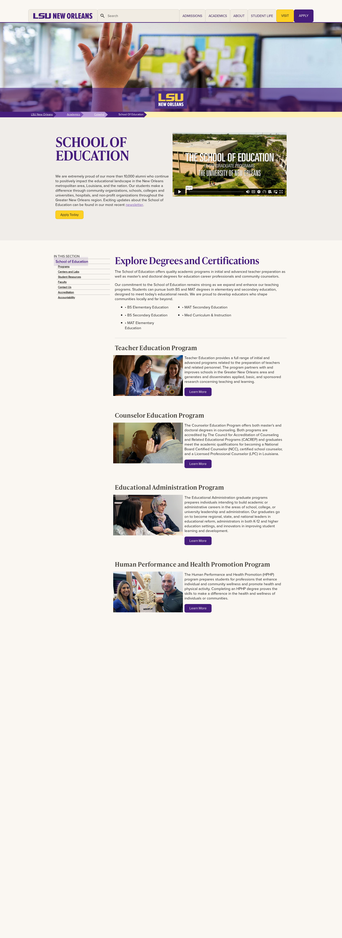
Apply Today (69, 214)
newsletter (134, 204)
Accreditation (66, 292)
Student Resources (69, 277)
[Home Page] (62, 15)
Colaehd (99, 114)
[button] (192, 15)
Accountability (66, 297)
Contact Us (64, 287)
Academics (73, 114)
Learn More (198, 391)
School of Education (72, 261)
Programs (63, 266)
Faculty (62, 282)
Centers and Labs (68, 272)
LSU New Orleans (42, 114)
